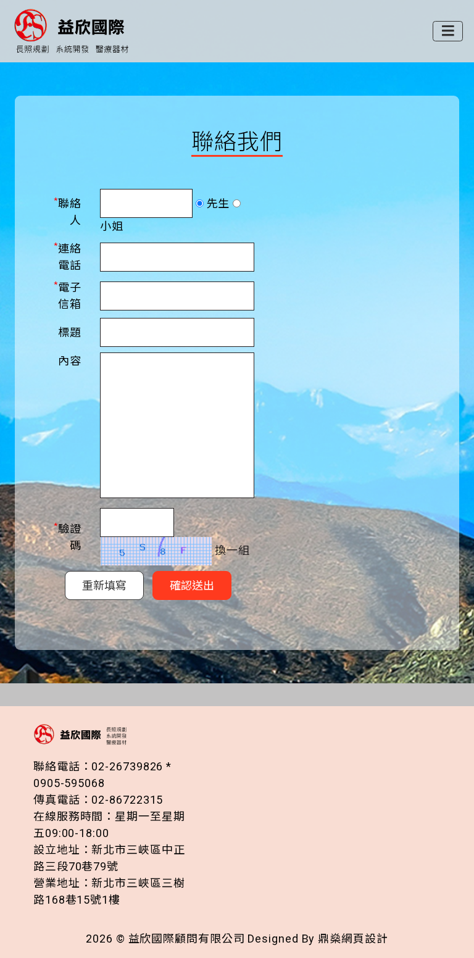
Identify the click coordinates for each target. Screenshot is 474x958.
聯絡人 (67, 211)
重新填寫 (104, 585)
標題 (69, 332)
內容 (69, 360)
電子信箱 (67, 294)
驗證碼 (67, 536)
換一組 (231, 550)
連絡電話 (67, 256)
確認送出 (192, 585)
